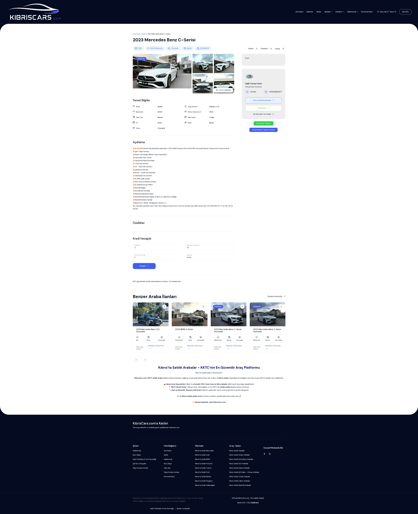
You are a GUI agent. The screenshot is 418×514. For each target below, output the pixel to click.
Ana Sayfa (299, 12)
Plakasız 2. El (214, 107)
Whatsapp (262, 108)
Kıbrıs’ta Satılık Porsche (203, 464)
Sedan (160, 107)
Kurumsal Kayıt (367, 12)
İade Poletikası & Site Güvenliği (144, 459)
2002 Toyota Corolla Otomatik (267, 329)
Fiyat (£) (137, 245)
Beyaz (211, 123)
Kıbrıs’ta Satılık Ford (202, 472)
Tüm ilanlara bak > (175, 281)
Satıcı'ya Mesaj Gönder (262, 100)
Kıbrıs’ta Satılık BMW (202, 459)
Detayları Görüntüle (156, 346)
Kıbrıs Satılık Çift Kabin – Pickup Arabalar (244, 472)
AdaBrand (254, 503)
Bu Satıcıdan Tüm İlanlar (262, 114)
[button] (263, 123)
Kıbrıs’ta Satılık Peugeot (204, 481)
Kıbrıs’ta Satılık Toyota (203, 468)
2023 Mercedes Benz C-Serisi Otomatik (228, 330)
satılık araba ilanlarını (153, 281)
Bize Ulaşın (137, 455)
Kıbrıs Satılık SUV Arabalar (238, 464)
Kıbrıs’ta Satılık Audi (202, 455)
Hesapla (143, 266)
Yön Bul (253, 92)
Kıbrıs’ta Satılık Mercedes (204, 451)
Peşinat (189, 255)
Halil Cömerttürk (253, 83)
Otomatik (174, 48)
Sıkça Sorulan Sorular (140, 468)
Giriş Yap (383, 12)
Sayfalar (327, 12)
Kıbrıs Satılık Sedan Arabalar (239, 455)
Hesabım (339, 12)
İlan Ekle (405, 12)
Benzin (189, 48)
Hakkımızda (351, 12)
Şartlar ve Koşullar (139, 464)
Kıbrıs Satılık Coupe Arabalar (239, 476)
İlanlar (318, 12)
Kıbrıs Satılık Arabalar (237, 451)
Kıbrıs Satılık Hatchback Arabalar (241, 459)
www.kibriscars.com (217, 402)
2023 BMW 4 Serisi (145, 329)
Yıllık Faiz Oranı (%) (193, 245)
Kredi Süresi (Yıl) (139, 255)
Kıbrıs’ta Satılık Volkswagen (205, 485)
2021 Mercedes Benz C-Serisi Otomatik (188, 330)
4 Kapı (211, 117)
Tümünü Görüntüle (275, 296)
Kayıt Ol (393, 12)
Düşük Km (141, 59)
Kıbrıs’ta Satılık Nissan (203, 476)
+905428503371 (275, 92)
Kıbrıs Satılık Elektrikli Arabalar (240, 485)
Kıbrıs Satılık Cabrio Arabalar (239, 481)
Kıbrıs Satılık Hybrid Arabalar (239, 468)
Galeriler (309, 12)
